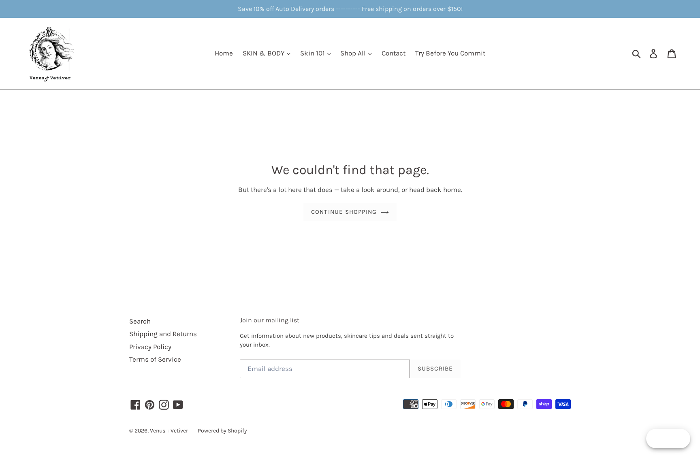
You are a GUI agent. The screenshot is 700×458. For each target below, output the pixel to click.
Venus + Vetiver (169, 430)
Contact (393, 53)
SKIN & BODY (264, 53)
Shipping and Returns (163, 334)
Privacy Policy (150, 347)
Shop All (353, 53)
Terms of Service (155, 359)
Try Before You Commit (450, 53)
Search (140, 321)
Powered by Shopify (222, 430)
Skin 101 (313, 53)
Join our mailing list (269, 320)
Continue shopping (344, 211)
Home (224, 53)
